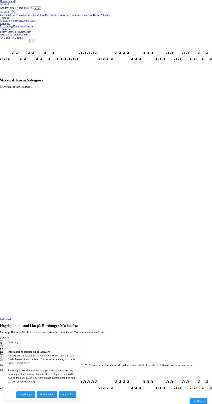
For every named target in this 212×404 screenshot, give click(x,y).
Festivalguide (22, 15)
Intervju (16, 20)
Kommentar (19, 26)
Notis (10, 20)
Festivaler (20, 32)
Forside (3, 15)
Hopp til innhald (8, 1)
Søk (108, 15)
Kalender (11, 15)
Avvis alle (67, 394)
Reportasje (25, 20)
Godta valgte (47, 394)
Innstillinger (198, 401)
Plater (3, 32)
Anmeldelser (23, 8)
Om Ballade (51, 15)
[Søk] (32, 8)
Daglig (7, 37)
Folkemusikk (6, 319)
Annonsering (63, 15)
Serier (33, 20)
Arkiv (103, 15)
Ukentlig (19, 37)
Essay (3, 26)
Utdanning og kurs (79, 15)
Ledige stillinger (37, 15)
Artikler (4, 8)
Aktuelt (3, 20)
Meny (37, 8)
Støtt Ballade (94, 15)
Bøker (28, 32)
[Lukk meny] (13, 12)
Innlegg (9, 26)
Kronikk (29, 26)
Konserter (10, 32)
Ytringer (12, 8)
